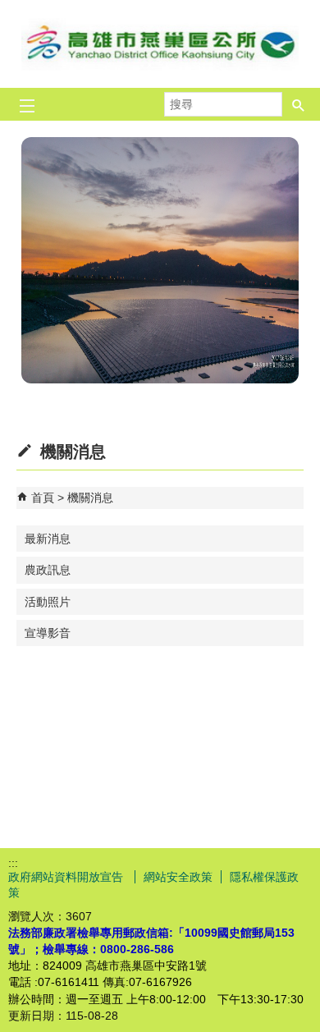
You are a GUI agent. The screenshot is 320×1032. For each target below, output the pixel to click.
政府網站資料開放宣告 (67, 876)
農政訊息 (48, 569)
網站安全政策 (178, 876)
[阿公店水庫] (160, 260)
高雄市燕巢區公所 (160, 43)
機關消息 (90, 497)
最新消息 (48, 538)
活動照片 (48, 601)
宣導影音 (48, 633)
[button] (299, 104)
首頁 (42, 497)
